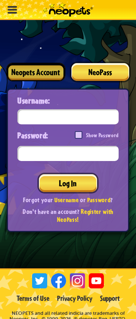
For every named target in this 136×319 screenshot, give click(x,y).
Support (110, 298)
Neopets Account (35, 72)
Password (98, 200)
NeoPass (100, 72)
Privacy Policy (75, 298)
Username (66, 200)
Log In (68, 183)
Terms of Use (33, 298)
